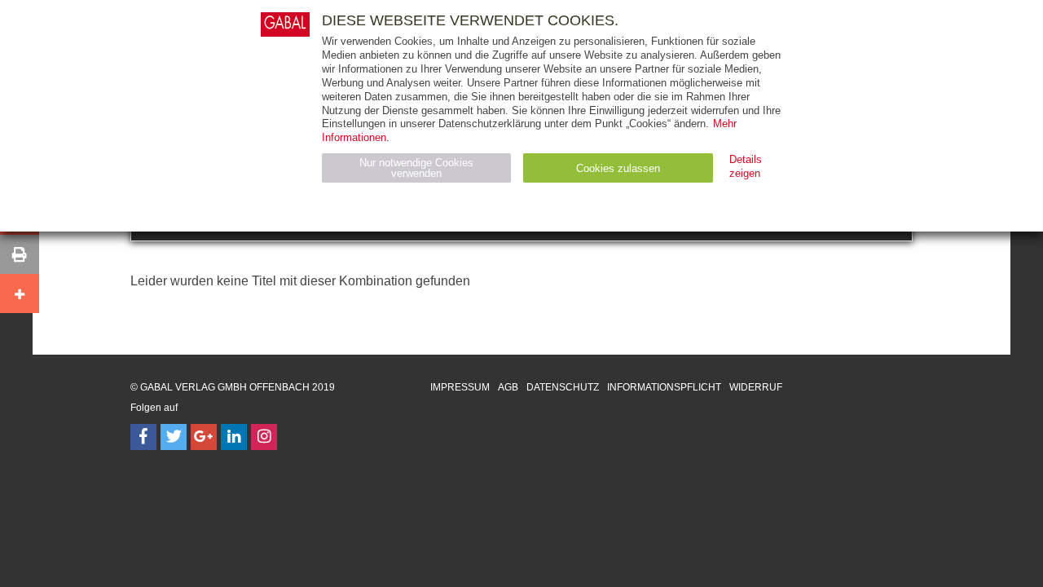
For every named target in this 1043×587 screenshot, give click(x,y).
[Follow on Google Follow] (204, 437)
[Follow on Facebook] (143, 437)
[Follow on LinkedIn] (234, 437)
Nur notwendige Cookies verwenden (416, 168)
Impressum (460, 387)
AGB (508, 387)
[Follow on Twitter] (174, 437)
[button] (19, 254)
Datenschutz (562, 387)
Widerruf (755, 387)
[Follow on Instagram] (264, 437)
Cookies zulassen (618, 168)
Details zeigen (745, 166)
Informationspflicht (664, 387)
